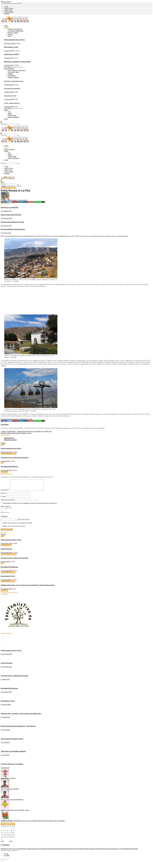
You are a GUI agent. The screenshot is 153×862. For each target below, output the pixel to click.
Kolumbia (84, 849)
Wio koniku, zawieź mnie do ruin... (14, 81)
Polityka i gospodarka (15, 29)
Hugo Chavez (38, 849)
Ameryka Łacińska (15, 849)
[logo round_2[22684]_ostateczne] (18, 632)
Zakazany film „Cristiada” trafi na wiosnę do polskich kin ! (21, 713)
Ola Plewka (4, 424)
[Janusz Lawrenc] (5, 819)
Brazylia (89, 849)
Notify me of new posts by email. (14, 526)
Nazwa (4, 493)
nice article (12, 778)
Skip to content (6, 1)
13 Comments (5, 742)
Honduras (77, 849)
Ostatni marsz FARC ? (11, 54)
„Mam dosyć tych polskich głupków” (13, 751)
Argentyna (64, 849)
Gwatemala (54, 849)
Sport (9, 36)
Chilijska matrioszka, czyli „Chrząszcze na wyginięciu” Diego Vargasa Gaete (28, 585)
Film (2, 463)
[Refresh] (4, 516)
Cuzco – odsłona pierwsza (12, 103)
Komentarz (5, 490)
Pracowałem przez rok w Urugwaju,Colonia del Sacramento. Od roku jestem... (39, 821)
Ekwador (71, 849)
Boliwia (4, 186)
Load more (4, 472)
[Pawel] (5, 808)
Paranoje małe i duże (10, 95)
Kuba (32, 849)
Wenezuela (46, 849)
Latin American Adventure (16, 70)
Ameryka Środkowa (107, 849)
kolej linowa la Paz (15, 419)
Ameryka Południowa (8, 581)
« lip (2, 841)
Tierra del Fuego (13, 72)
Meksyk (3, 849)
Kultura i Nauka (13, 32)
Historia (10, 34)
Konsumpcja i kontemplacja (12, 88)
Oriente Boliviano (13, 77)
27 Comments (5, 717)
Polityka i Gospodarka (8, 572)
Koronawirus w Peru (11, 47)
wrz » (11, 841)
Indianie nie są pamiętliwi (9, 207)
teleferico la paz (27, 419)
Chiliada (10, 74)
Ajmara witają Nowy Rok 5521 (11, 215)
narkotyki (131, 849)
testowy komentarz (12, 789)
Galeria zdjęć (26, 849)
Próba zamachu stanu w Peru (14, 40)
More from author (10, 440)
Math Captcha (5, 506)
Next (9, 67)
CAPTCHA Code (23, 519)
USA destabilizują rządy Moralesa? (13, 229)
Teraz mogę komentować (14, 799)
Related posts (9, 438)
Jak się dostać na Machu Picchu (12, 739)
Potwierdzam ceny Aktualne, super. (17, 810)
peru (7, 849)
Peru (2, 445)
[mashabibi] (5, 776)
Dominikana (12, 76)
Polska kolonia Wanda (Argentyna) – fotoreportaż (18, 726)
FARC (136, 849)
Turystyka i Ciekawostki (8, 454)
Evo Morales (5, 419)
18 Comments (5, 730)
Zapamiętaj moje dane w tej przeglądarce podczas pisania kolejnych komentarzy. (30, 503)
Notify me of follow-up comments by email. (17, 523)
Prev (6, 67)
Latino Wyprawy (6, 545)
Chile (59, 849)
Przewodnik (12, 188)
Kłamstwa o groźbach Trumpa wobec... (18, 62)
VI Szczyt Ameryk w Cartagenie (12, 764)
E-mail (3, 496)
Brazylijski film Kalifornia (9, 466)
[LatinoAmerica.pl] (15, 22)
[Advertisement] (54, 300)
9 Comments (5, 755)
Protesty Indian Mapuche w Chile (12, 222)
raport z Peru (118, 849)
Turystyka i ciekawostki (15, 31)
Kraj (6, 188)
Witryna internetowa (7, 500)
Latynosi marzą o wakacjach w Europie (14, 457)
